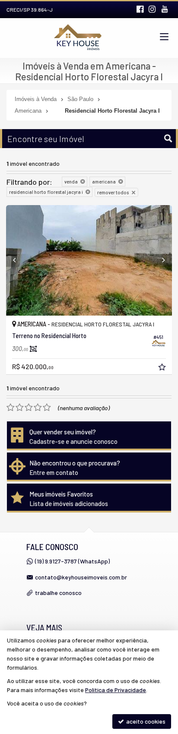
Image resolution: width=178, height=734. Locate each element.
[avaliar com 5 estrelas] (47, 407)
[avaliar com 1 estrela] (10, 407)
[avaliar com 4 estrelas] (38, 407)
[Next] (159, 260)
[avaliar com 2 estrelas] (20, 407)
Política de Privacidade (115, 689)
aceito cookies (145, 721)
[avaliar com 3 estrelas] (29, 407)
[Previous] (18, 260)
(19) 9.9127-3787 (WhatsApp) (72, 561)
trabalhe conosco (58, 592)
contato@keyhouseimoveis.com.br (81, 577)
